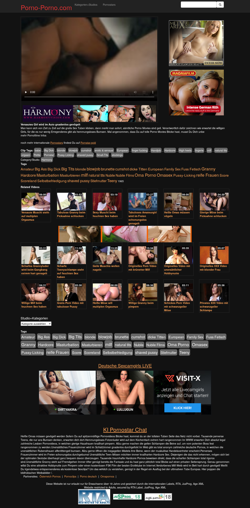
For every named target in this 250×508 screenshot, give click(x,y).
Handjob (156, 150)
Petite (37, 155)
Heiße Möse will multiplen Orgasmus (105, 304)
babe (38, 150)
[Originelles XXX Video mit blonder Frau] (214, 253)
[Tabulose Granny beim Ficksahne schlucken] (71, 199)
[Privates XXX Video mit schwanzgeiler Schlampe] (214, 290)
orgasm (25, 155)
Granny (208, 169)
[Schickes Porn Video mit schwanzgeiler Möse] (178, 290)
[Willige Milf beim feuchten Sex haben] (35, 290)
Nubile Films (125, 175)
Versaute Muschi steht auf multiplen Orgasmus (35, 215)
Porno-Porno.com (46, 7)
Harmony (47, 159)
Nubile (110, 175)
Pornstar (49, 155)
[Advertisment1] (196, 43)
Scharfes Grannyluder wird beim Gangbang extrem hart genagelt (35, 269)
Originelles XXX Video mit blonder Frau (213, 267)
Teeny (112, 180)
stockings (117, 155)
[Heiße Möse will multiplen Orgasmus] (107, 290)
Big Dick (49, 150)
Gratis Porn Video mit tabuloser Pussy (70, 304)
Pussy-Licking (66, 155)
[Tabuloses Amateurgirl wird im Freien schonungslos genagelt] (142, 199)
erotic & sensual (104, 150)
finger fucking (140, 150)
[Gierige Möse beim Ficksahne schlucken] (214, 199)
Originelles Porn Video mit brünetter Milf (142, 267)
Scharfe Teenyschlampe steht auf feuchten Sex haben (70, 271)
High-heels (185, 150)
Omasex (165, 175)
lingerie (199, 150)
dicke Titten (138, 168)
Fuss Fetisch (191, 168)
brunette (108, 169)
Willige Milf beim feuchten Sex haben (33, 304)
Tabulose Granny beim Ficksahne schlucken (71, 214)
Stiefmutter (98, 180)
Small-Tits (102, 155)
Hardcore (170, 150)
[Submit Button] (220, 4)
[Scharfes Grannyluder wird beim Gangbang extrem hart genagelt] (35, 253)
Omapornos (107, 476)
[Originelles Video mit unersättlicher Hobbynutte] (178, 253)
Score (224, 175)
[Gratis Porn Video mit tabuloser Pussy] (71, 290)
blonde (61, 150)
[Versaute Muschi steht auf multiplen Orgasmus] (35, 199)
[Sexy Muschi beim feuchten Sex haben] (107, 199)
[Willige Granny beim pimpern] (142, 290)
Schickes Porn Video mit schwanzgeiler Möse (177, 306)
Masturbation (48, 175)
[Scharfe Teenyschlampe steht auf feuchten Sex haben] (71, 253)
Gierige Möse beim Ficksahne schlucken (213, 214)
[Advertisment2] (196, 92)
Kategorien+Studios (86, 4)
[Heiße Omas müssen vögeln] (178, 199)
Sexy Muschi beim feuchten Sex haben (105, 214)
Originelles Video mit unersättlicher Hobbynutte (177, 269)
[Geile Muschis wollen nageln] (107, 253)
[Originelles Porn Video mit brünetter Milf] (142, 253)
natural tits (221, 150)
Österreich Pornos (50, 476)
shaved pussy (85, 155)
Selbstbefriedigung (52, 180)
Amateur (27, 168)
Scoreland (29, 180)
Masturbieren (70, 175)
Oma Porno (145, 175)
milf (209, 150)
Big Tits (67, 169)
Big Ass (41, 169)
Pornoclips (70, 476)
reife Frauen (207, 175)
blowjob (73, 150)
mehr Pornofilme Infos (33, 135)
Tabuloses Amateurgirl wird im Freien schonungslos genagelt (142, 217)
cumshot (86, 150)
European (122, 150)
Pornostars (109, 4)
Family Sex (172, 169)
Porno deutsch (88, 476)
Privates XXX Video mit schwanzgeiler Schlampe (214, 306)
